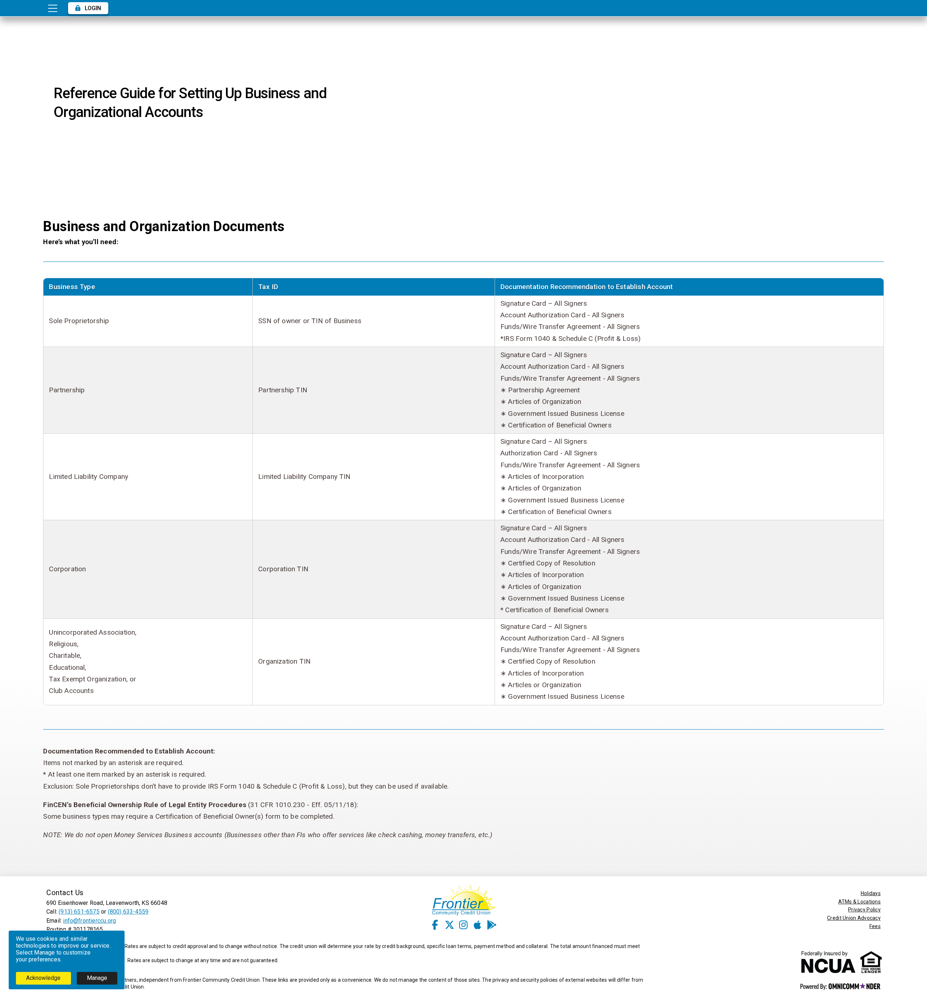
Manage (97, 977)
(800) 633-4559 (128, 911)
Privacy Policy (864, 910)
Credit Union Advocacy (854, 918)
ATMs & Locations (859, 902)
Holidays (871, 893)
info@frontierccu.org (89, 920)
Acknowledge (43, 977)
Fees (875, 926)
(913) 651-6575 (79, 911)
